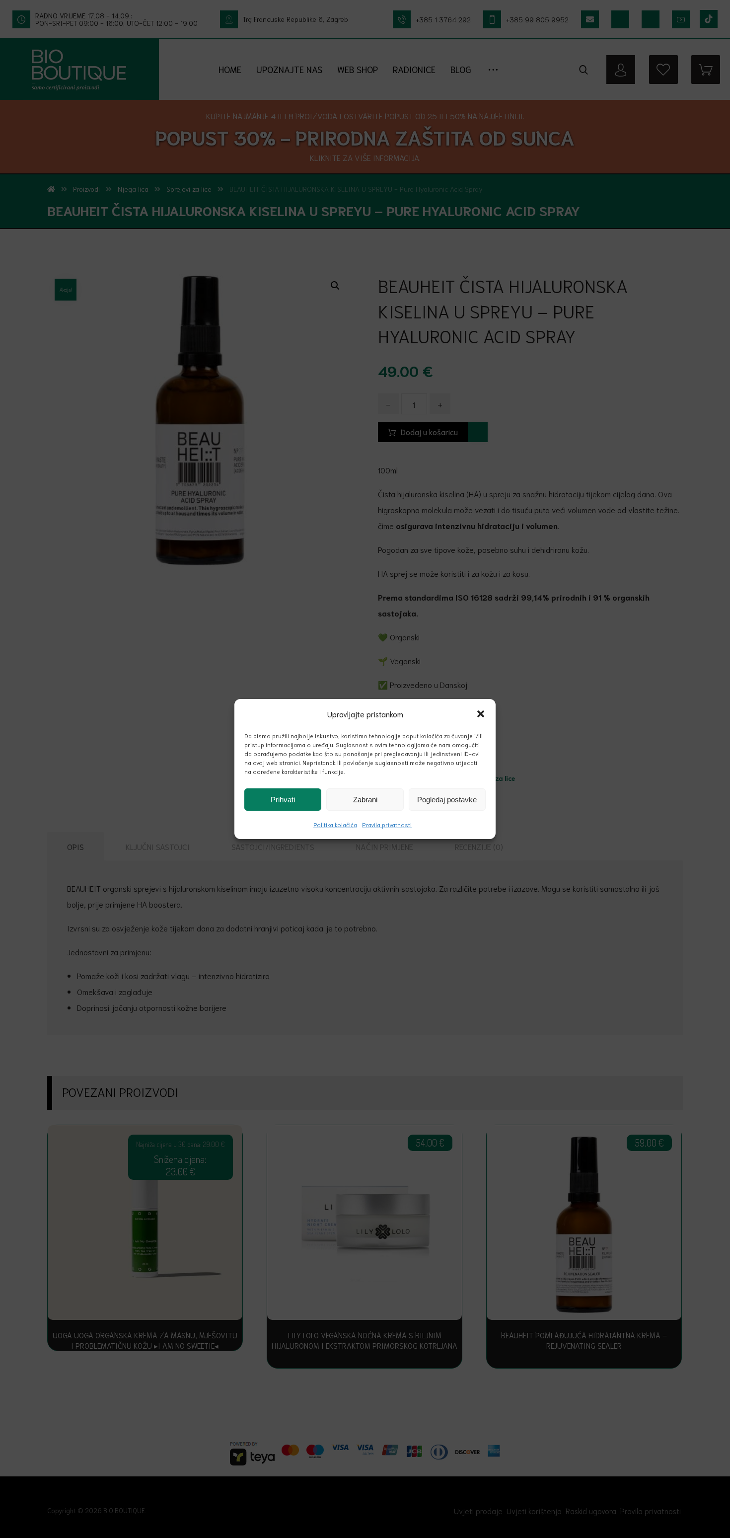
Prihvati (283, 799)
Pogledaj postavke (447, 799)
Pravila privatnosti (387, 824)
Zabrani (365, 799)
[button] (481, 714)
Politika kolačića (335, 824)
